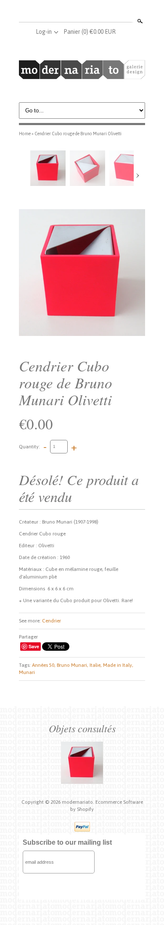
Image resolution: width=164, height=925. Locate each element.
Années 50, (44, 665)
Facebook (68, 12)
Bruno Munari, (72, 665)
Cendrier (51, 621)
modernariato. (78, 802)
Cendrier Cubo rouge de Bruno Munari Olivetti (78, 133)
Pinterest (95, 12)
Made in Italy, (118, 665)
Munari (27, 672)
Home (25, 133)
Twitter (81, 12)
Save (34, 646)
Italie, (96, 665)
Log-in (44, 31)
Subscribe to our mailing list (67, 842)
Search (139, 21)
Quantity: (29, 446)
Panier (89, 31)
